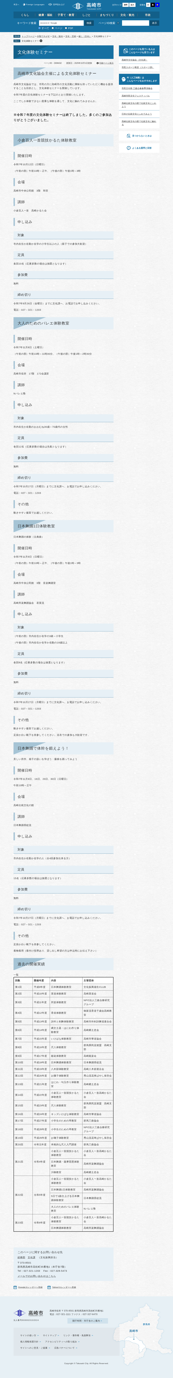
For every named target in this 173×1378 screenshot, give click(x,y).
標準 (125, 5)
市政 (148, 14)
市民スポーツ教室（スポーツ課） (138, 67)
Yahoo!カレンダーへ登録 (64, 1287)
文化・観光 (127, 14)
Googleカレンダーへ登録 (30, 1287)
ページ (58, 28)
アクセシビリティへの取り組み (61, 1341)
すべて (45, 28)
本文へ (16, 4)
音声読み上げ (58, 4)
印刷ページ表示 (106, 63)
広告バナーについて (64, 1348)
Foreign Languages (35, 4)
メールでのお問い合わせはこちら (37, 1276)
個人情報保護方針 (29, 1341)
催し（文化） (84, 36)
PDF (70, 28)
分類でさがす (43, 36)
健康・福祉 (46, 14)
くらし (25, 14)
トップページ (28, 36)
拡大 (132, 5)
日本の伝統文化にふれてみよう (137, 114)
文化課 (31, 1257)
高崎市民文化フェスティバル (136, 96)
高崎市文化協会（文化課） (135, 60)
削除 (41, 40)
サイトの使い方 (28, 1335)
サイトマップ (50, 1335)
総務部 (21, 1257)
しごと (86, 14)
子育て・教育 (66, 14)
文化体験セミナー (30, 41)
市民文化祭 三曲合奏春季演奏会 (137, 88)
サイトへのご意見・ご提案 (34, 1348)
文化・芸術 (70, 36)
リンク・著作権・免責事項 (77, 1335)
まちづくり (107, 14)
